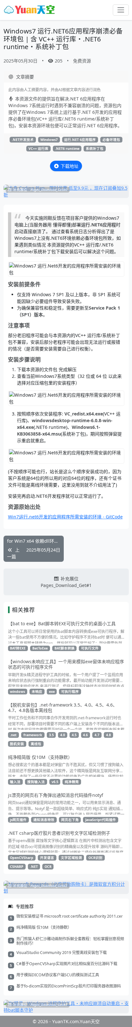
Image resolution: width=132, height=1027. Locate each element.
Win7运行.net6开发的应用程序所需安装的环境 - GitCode (65, 517)
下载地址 (69, 166)
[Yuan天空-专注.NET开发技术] (29, 10)
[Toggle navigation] (120, 10)
